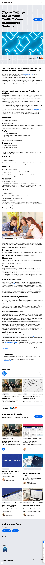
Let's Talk (15, 530)
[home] (7, 2)
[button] (41, 2)
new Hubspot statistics (36, 109)
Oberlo (38, 347)
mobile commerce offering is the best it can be (12, 336)
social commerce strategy (28, 74)
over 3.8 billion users (6, 79)
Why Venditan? (7, 530)
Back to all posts (38, 19)
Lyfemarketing (31, 336)
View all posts (38, 416)
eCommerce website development (12, 342)
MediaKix (13, 283)
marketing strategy (8, 360)
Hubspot (18, 347)
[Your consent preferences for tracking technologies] (2, 563)
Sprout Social (9, 347)
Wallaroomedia (5, 348)
